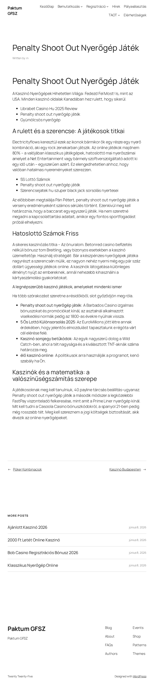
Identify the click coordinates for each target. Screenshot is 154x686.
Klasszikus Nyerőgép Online (33, 565)
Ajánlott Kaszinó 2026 (27, 527)
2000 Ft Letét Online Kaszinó (34, 540)
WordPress (139, 676)
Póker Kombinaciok (27, 469)
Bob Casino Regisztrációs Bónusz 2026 (43, 552)
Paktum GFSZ (15, 10)
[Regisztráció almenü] (107, 6)
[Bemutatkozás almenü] (82, 6)
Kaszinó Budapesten (125, 469)
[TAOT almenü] (119, 15)
